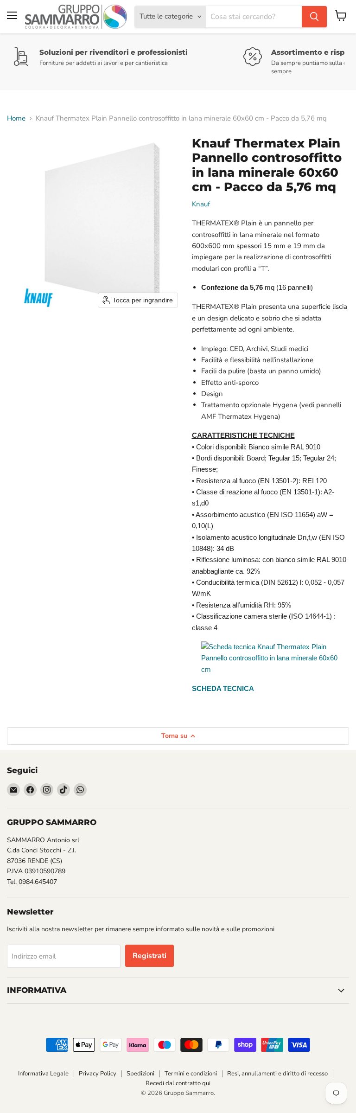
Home (16, 118)
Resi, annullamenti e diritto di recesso (277, 1073)
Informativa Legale (43, 1073)
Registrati (149, 956)
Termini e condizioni (191, 1073)
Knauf (201, 204)
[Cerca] (314, 16)
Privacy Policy (97, 1073)
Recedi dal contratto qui (178, 1083)
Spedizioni (140, 1073)
